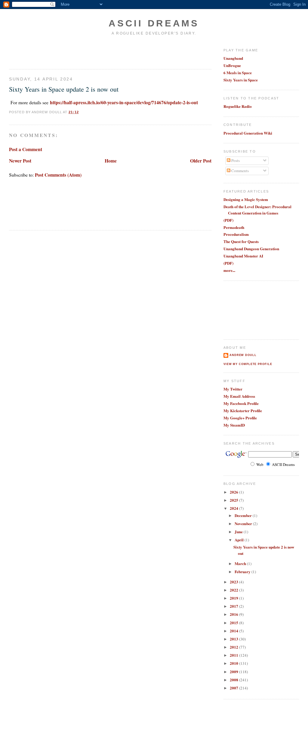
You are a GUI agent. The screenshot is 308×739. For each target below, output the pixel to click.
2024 (234, 508)
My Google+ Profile (240, 418)
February (243, 571)
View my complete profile (247, 364)
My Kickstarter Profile (242, 410)
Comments (239, 170)
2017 (234, 606)
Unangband (233, 58)
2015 (234, 622)
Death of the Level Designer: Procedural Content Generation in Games (257, 210)
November (244, 523)
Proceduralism (236, 234)
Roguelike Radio (237, 106)
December (244, 515)
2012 (234, 647)
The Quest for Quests (241, 241)
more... (229, 270)
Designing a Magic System (245, 199)
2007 (234, 688)
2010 (234, 663)
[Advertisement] (44, 52)
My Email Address (239, 396)
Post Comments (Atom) (58, 174)
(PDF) (228, 220)
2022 (234, 590)
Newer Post (20, 160)
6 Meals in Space (237, 72)
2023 (234, 582)
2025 (234, 500)
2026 (234, 492)
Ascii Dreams (154, 23)
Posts (235, 160)
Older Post (200, 160)
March (241, 563)
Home (111, 160)
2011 (234, 655)
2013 (234, 639)
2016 (234, 614)
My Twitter (232, 389)
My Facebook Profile (241, 403)
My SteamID (234, 425)
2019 (234, 598)
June (239, 531)
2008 (234, 680)
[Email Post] (80, 112)
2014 (234, 631)
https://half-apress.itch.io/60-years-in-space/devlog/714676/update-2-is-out (124, 102)
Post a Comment (25, 149)
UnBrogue (232, 65)
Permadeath (233, 227)
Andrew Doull (243, 355)
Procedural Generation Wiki (247, 133)
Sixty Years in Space (240, 80)
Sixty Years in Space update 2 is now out (64, 89)
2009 (234, 671)
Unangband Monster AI (243, 256)
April (240, 540)
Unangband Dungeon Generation (251, 248)
